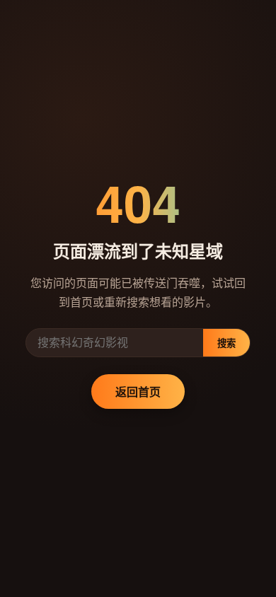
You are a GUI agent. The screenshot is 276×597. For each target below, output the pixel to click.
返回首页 (138, 391)
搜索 (226, 343)
